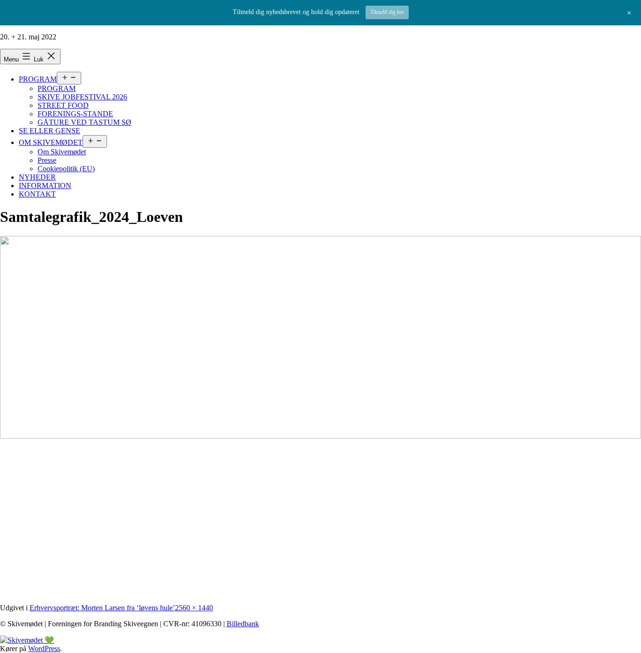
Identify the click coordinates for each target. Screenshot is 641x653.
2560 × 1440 (194, 608)
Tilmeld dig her (387, 12)
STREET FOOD (63, 105)
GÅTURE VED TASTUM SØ (84, 122)
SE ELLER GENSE (49, 131)
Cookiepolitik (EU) (66, 169)
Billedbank (243, 624)
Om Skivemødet (62, 152)
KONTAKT (37, 194)
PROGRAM (38, 79)
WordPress (44, 649)
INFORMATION (45, 186)
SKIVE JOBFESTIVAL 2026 (82, 97)
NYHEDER (37, 177)
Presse (47, 160)
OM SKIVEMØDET (51, 142)
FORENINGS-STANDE (75, 114)
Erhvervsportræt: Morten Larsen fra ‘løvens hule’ (102, 608)
